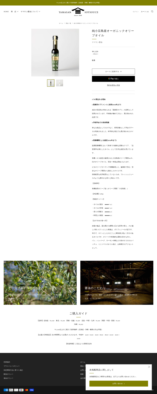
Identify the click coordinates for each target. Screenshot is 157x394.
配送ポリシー (8, 374)
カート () (145, 12)
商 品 (13, 12)
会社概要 (83, 378)
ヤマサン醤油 (97, 42)
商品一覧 (68, 23)
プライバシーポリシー (12, 366)
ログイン (136, 12)
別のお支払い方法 (113, 85)
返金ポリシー (8, 378)
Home (6, 12)
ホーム (61, 23)
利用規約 (7, 362)
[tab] (50, 83)
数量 (93, 60)
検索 (82, 374)
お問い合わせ (85, 370)
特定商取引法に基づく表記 (13, 370)
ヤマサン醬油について (29, 12)
